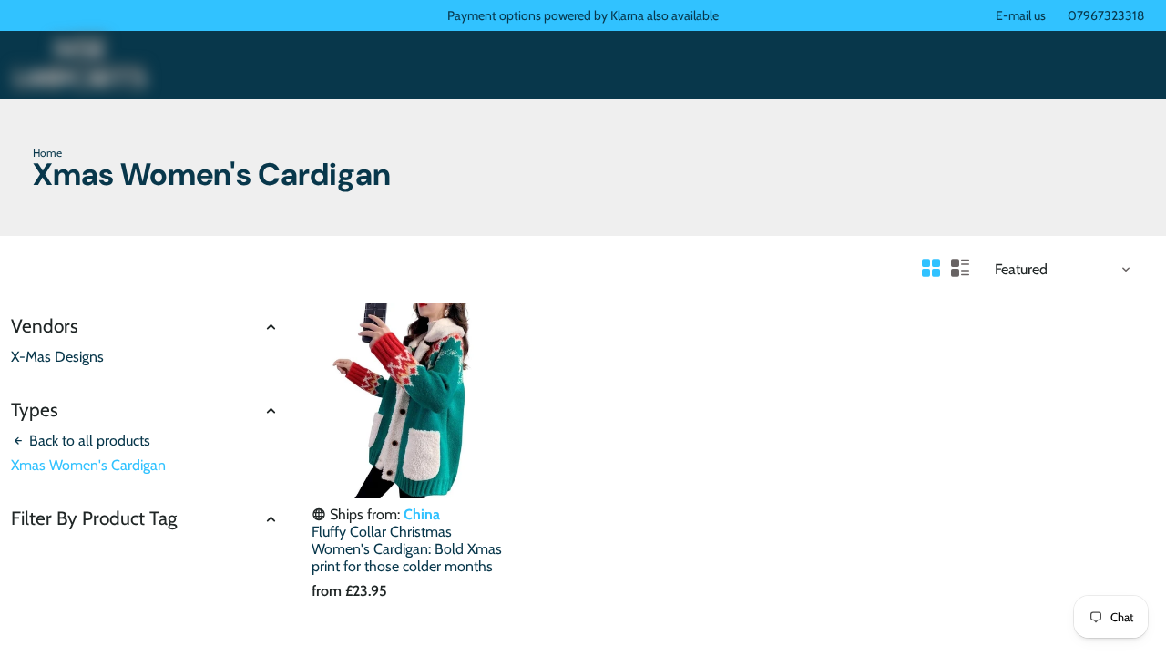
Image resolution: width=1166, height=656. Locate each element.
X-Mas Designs (57, 356)
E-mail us (1021, 15)
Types (34, 409)
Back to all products (88, 440)
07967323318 (1106, 15)
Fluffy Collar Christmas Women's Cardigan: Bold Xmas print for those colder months (407, 549)
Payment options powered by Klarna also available (583, 15)
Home (47, 152)
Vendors (44, 325)
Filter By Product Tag (94, 518)
